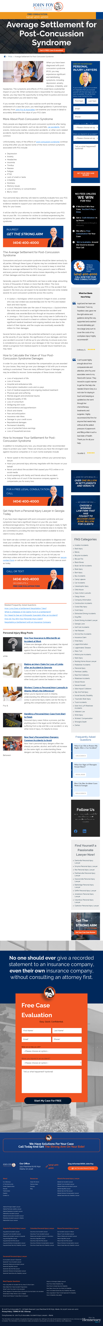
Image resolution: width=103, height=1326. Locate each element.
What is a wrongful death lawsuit (56, 1281)
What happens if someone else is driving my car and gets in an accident (23, 1291)
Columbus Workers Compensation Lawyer (42, 1243)
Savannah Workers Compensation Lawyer (14, 1271)
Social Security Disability (84, 695)
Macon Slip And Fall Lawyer (64, 1240)
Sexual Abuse (80, 682)
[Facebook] (73, 1313)
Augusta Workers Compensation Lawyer (14, 1243)
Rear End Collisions (82, 675)
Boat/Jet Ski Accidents (83, 566)
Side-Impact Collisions (83, 689)
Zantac (77, 725)
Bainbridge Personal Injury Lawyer (84, 886)
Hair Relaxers (79, 631)
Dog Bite (78, 617)
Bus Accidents (80, 576)
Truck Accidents (81, 702)
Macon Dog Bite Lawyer (63, 1238)
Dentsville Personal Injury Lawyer (84, 862)
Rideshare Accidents (82, 678)
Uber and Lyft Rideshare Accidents (84, 707)
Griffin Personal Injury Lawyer (85, 891)
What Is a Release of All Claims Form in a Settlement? (28, 612)
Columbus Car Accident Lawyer (39, 1231)
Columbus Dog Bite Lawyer (37, 1238)
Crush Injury (79, 610)
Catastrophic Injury (82, 586)
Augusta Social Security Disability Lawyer (14, 1245)
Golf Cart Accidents (82, 627)
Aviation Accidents (82, 545)
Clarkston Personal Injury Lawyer (87, 906)
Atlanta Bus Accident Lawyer (11, 1213)
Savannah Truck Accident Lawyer (12, 1262)
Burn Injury (78, 573)
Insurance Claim (80, 637)
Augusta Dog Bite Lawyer (10, 1238)
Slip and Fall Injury (81, 692)
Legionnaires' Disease (83, 648)
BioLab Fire (79, 559)
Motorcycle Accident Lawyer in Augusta (14, 1236)
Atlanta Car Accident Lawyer (65, 1182)
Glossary (32, 1186)
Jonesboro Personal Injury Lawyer (84, 895)
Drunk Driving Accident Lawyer (86, 620)
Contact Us (6, 1195)
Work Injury (79, 715)
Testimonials (6, 1191)
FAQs (10, 57)
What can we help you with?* (31, 1047)
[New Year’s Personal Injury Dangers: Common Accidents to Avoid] (12, 743)
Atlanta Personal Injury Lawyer (68, 1178)
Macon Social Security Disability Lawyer (68, 1245)
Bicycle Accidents (81, 555)
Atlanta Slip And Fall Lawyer (65, 1191)
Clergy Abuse (80, 596)
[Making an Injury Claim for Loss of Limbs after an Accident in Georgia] (12, 670)
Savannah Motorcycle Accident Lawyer (13, 1264)
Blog (31, 1188)
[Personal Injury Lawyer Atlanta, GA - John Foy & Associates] (51, 5)
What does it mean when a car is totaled (14, 1293)
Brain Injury (79, 569)
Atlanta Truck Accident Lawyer (65, 1184)
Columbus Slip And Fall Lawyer (38, 1240)
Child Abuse (79, 590)
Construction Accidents (83, 603)
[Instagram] (99, 1313)
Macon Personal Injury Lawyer (68, 1228)
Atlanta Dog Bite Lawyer (64, 1188)
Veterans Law (80, 712)
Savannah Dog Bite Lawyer (10, 1266)
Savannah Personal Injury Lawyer (15, 1256)
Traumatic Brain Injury (83, 699)
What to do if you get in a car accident (14, 1289)
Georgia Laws (80, 624)
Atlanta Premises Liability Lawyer (12, 1209)
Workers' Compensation (84, 718)
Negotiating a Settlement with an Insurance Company (28, 622)
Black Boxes (79, 562)
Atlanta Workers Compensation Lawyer (68, 1193)
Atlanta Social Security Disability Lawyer (68, 1195)
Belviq (77, 552)
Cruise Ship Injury (81, 607)
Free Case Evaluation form (26, 586)
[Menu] (99, 15)
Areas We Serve (34, 1182)
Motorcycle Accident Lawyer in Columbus (41, 1236)
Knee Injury (79, 641)
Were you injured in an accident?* (85, 134)
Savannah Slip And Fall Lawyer (11, 1268)
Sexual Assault (80, 685)
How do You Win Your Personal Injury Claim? (24, 619)
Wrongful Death (81, 722)
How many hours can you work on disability (59, 1288)
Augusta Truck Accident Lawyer (12, 1234)
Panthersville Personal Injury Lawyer (85, 874)
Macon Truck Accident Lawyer (65, 1234)
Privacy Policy (7, 1311)
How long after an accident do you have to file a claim (18, 1284)
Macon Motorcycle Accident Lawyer (67, 1236)
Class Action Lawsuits (83, 593)
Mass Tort (78, 651)
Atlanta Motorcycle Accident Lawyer (67, 1186)
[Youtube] (93, 1313)
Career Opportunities (8, 1186)
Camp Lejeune (80, 579)
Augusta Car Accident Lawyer (11, 1231)
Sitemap (27, 1311)
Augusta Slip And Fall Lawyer (11, 1240)
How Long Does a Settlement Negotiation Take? (26, 608)
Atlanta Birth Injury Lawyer (10, 1220)
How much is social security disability (57, 1286)
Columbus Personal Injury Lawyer (84, 901)
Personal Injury (80, 668)
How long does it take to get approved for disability (61, 1293)
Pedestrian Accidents (82, 665)
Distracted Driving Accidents (85, 613)
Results (5, 1188)
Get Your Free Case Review (85, 932)
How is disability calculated (54, 1295)
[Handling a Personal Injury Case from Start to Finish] (12, 719)
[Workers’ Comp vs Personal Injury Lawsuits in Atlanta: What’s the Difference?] (12, 693)
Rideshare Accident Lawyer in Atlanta (13, 1218)
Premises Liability (81, 672)
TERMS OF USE (18, 1311)
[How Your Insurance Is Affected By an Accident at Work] (12, 643)
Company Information (83, 600)
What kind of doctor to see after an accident (15, 1296)
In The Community (8, 1184)
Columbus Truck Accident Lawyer (39, 1234)
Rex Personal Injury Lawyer (85, 870)
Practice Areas (34, 1184)
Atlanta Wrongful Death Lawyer (11, 1206)
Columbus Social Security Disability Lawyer (42, 1245)
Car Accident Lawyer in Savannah (12, 1259)
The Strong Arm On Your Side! (64, 1146)
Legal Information (81, 644)
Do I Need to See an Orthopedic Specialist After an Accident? (31, 615)
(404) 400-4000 (37, 15)
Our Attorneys (7, 1182)
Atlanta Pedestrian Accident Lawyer (13, 1211)
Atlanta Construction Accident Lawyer (13, 1216)
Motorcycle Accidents (83, 654)
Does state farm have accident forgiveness (15, 1287)
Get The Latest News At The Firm (84, 1168)
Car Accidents (80, 583)
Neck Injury (79, 658)
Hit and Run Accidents (83, 634)
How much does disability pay (55, 1284)
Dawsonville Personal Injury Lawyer (85, 880)
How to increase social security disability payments (61, 1290)
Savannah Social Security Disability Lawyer (14, 1273)
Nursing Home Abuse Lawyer (85, 661)
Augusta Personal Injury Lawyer (14, 1228)
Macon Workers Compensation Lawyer (68, 1243)
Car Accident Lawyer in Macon (65, 1231)
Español (5, 1193)
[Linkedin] (86, 1313)
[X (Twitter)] (80, 1313)
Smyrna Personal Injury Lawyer (86, 866)
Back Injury (79, 549)
